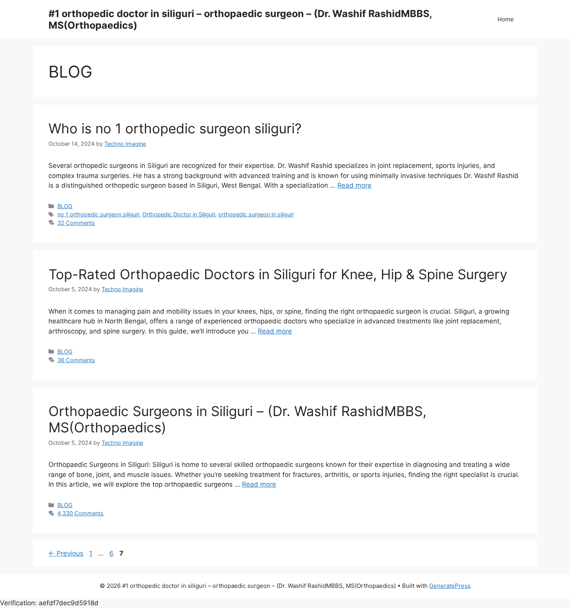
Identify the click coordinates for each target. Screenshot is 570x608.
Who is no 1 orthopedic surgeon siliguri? (175, 128)
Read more (354, 185)
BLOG (65, 206)
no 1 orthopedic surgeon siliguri (98, 214)
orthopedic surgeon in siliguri (256, 214)
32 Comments (76, 222)
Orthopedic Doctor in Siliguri (178, 214)
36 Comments (76, 360)
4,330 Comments (80, 513)
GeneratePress (450, 585)
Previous (65, 553)
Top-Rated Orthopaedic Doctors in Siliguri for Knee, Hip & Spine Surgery (277, 274)
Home (505, 19)
